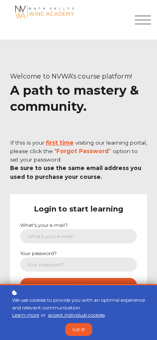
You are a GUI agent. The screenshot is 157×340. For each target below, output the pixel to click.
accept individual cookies (76, 315)
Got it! (78, 329)
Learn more (25, 315)
